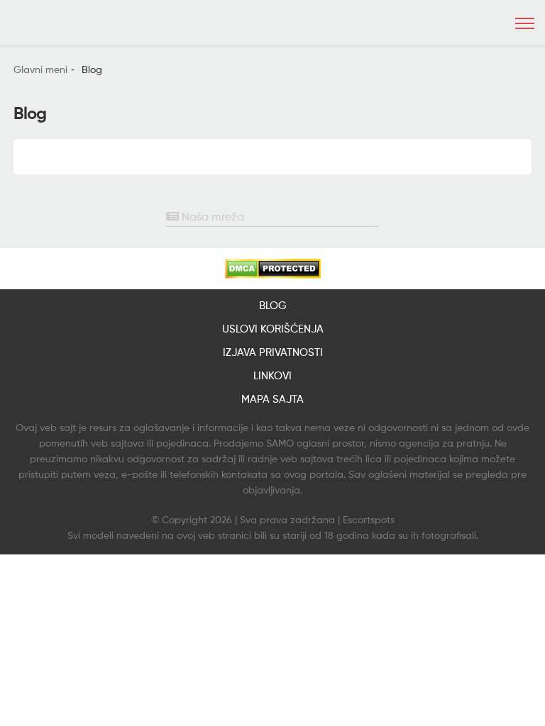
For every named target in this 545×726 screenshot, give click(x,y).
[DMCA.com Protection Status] (273, 269)
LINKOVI (272, 376)
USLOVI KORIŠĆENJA (273, 329)
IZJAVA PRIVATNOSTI (273, 352)
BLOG (273, 306)
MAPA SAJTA (272, 399)
